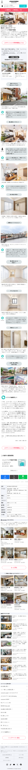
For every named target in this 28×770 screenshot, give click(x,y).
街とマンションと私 (6, 702)
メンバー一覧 (21, 754)
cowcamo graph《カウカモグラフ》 (9, 692)
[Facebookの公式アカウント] (20, 764)
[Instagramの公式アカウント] (7, 764)
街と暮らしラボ (4, 715)
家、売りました (4, 725)
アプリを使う (23, 6)
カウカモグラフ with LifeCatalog (9, 696)
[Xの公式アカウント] (17, 764)
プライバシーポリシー (7, 760)
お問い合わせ (21, 757)
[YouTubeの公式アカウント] (14, 764)
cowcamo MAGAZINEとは (7, 754)
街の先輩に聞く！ (5, 686)
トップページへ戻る (14, 737)
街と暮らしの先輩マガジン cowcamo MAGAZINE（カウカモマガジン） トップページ (14, 747)
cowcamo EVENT (5, 699)
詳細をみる (13, 470)
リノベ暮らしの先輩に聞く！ (8, 689)
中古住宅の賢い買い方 (6, 728)
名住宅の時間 (4, 719)
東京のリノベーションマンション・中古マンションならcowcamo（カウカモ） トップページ (14, 751)
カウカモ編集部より (6, 732)
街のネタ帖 (3, 712)
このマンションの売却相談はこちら (14, 42)
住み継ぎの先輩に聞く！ (7, 709)
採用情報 (7, 757)
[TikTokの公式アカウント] (10, 764)
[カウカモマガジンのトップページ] (14, 2)
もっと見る (14, 567)
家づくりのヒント (5, 722)
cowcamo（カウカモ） (9, 53)
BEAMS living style (5, 706)
